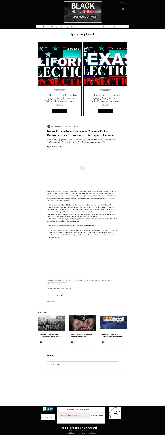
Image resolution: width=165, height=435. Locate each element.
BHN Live (68, 288)
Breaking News (52, 288)
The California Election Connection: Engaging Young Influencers (60, 97)
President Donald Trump (54, 280)
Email (59, 411)
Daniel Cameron (52, 284)
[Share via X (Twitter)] (53, 295)
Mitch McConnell (69, 280)
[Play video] (82, 168)
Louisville (63, 284)
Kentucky (80, 280)
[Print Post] (67, 295)
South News (60, 288)
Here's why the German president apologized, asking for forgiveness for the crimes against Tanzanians (51, 335)
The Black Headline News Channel (66, 427)
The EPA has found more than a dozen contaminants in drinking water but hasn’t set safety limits (82, 335)
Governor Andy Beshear (92, 280)
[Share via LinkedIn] (57, 295)
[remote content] (82, 257)
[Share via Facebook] (48, 295)
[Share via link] (62, 295)
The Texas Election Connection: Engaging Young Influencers (105, 97)
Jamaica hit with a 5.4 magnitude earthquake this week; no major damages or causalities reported (112, 335)
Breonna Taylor (106, 280)
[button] (123, 8)
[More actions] (117, 126)
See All (125, 312)
